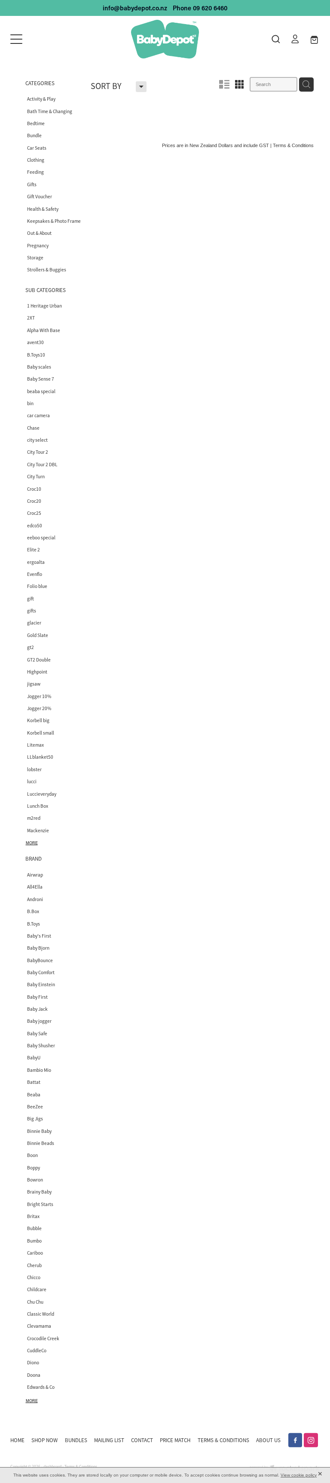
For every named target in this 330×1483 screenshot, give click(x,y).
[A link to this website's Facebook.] (295, 1440)
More (32, 843)
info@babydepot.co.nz (135, 8)
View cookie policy (299, 1475)
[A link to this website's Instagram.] (311, 1440)
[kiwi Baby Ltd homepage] (165, 39)
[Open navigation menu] (49, 39)
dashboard (52, 1466)
